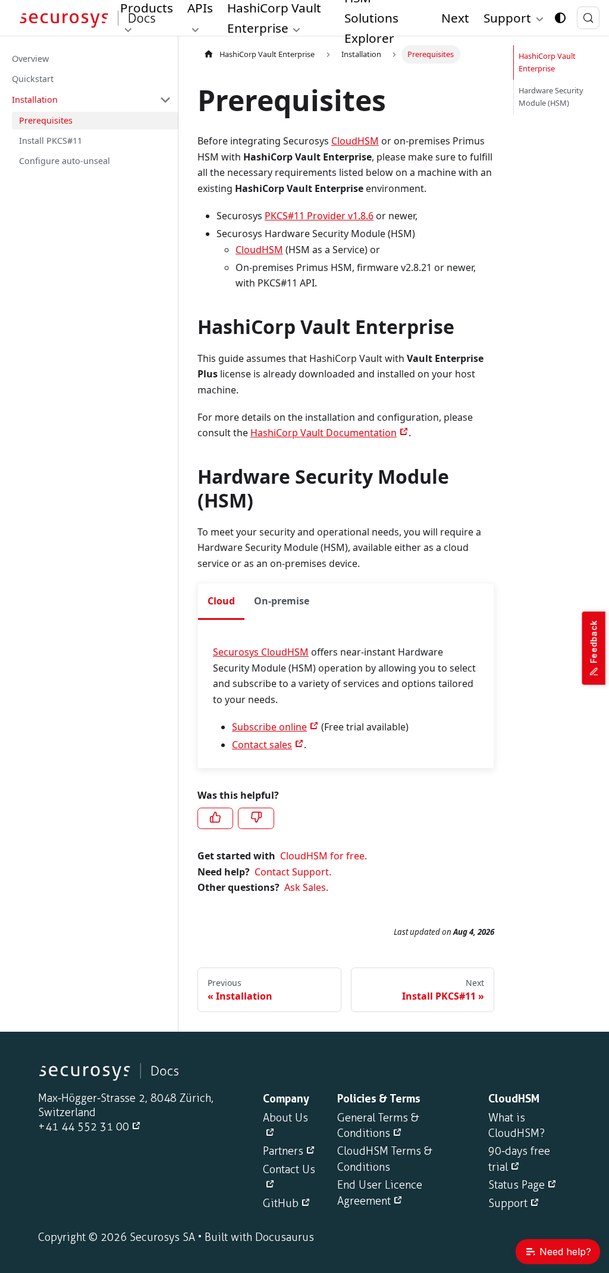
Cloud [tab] (221, 600)
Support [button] (507, 18)
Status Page (516, 1185)
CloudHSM (355, 140)
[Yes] (215, 818)
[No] (256, 818)
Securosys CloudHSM (261, 651)
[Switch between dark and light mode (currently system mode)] (560, 17)
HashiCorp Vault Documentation (323, 432)
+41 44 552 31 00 (83, 1126)
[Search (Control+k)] (588, 18)
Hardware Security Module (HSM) (551, 96)
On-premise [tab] (281, 600)
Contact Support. (293, 871)
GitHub (281, 1203)
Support (508, 1203)
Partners (283, 1151)
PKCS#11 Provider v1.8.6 (319, 215)
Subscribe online (269, 726)
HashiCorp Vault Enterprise (267, 54)
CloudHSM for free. (323, 855)
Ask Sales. (306, 887)
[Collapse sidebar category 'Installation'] (165, 99)
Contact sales (262, 744)
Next (455, 18)
